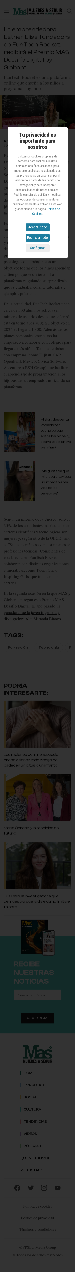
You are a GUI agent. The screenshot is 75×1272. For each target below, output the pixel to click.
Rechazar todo (37, 237)
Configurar (37, 248)
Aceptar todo (37, 227)
